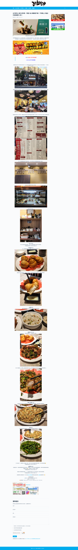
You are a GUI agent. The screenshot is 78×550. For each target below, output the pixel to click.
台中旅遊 (29, 8)
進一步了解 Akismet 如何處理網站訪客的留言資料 (32, 538)
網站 (13, 513)
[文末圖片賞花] (28, 484)
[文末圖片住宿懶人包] (32, 488)
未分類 (17, 17)
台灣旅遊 (33, 8)
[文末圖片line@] (19, 492)
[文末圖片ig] (32, 492)
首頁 (13, 8)
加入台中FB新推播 (31, 60)
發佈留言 (15, 536)
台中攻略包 (22, 8)
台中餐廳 (26, 8)
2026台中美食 (17, 8)
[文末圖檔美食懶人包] (19, 484)
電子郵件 (14, 509)
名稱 (14, 505)
